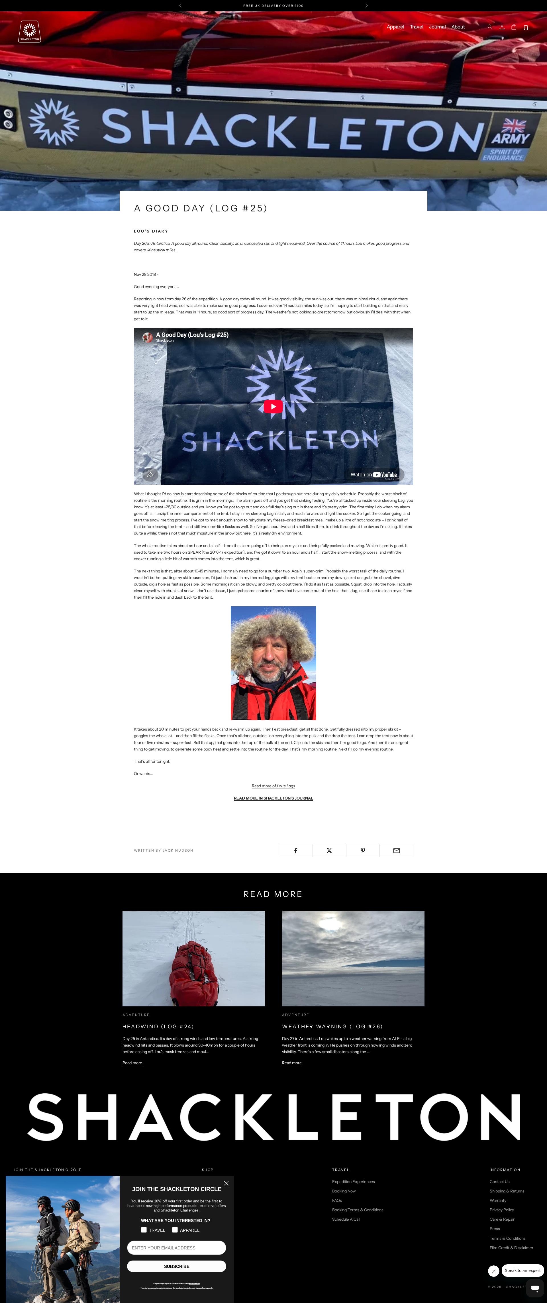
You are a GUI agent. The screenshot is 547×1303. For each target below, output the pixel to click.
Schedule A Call (346, 1219)
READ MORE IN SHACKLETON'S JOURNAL (273, 798)
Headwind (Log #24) (158, 1026)
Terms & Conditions (508, 1238)
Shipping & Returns (507, 1191)
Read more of (273, 785)
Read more (132, 1062)
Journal (437, 27)
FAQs (337, 1200)
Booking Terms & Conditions (357, 1209)
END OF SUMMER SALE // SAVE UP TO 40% (273, 6)
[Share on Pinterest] (363, 850)
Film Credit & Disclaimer (511, 1247)
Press (495, 1228)
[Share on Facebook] (296, 850)
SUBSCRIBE (176, 1266)
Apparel (395, 27)
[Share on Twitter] (329, 850)
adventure (136, 1015)
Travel (416, 27)
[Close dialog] (226, 1183)
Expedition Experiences (353, 1181)
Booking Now (344, 1191)
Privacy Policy (502, 1209)
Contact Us (500, 1181)
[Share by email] (396, 850)
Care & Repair (502, 1219)
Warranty (498, 1200)
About (458, 27)
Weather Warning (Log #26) (332, 1026)
